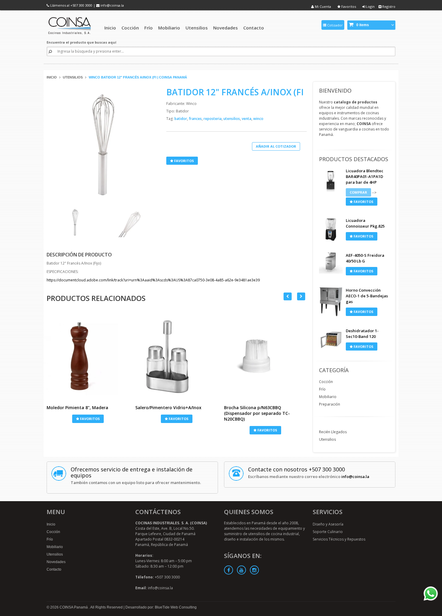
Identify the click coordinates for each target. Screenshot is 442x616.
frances (196, 118)
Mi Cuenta (322, 6)
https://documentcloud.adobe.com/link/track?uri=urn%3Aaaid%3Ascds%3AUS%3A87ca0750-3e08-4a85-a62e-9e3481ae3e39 (153, 280)
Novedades (56, 562)
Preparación (329, 404)
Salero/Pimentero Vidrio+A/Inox (168, 407)
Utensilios (73, 77)
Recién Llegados (333, 431)
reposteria (213, 118)
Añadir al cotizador (276, 146)
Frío (322, 389)
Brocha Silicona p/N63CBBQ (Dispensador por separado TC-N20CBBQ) (257, 413)
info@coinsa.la (112, 5)
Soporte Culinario (328, 531)
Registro (388, 6)
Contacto (54, 569)
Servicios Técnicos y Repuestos (339, 539)
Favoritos (348, 6)
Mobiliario (327, 396)
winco (258, 118)
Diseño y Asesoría (328, 524)
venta (247, 118)
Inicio (52, 77)
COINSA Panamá (74, 607)
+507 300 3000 (81, 5)
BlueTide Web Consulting (176, 607)
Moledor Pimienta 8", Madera (77, 407)
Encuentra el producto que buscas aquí (81, 42)
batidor (181, 118)
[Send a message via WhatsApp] (430, 593)
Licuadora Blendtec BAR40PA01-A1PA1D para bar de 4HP (364, 176)
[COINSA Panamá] (70, 24)
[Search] (50, 51)
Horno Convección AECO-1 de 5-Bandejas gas (367, 295)
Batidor (182, 111)
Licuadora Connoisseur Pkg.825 (365, 223)
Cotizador (334, 25)
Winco (191, 103)
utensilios (232, 118)
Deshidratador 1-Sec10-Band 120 (362, 333)
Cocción (326, 381)
